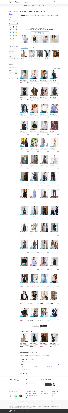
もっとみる (40, 62)
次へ (43, 325)
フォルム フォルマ (37, 355)
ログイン (11, 383)
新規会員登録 (43, 391)
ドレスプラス (31, 355)
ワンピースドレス (49, 366)
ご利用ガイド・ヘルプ (55, 391)
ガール (42, 355)
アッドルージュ (47, 355)
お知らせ (53, 395)
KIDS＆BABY (34, 5)
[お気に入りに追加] (28, 334)
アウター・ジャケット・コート (26, 366)
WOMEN (25, 5)
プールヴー (22, 355)
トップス (35, 366)
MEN (29, 5)
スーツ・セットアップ (25, 369)
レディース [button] (10, 14)
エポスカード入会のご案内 (44, 393)
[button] (13, 17)
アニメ (42, 5)
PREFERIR (26, 355)
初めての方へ (53, 393)
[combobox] (27, 2)
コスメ (39, 5)
